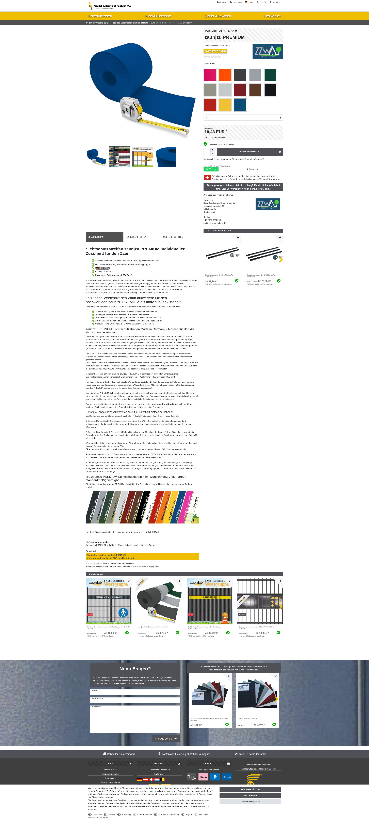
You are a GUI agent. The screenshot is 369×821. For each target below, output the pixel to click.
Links (110, 763)
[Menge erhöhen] (212, 150)
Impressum (110, 778)
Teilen (212, 169)
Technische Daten (136, 236)
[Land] (245, 2)
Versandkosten (224, 166)
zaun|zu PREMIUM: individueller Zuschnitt (152, 627)
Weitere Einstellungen (98, 817)
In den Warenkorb (249, 151)
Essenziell (97, 814)
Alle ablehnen (250, 795)
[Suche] (258, 2)
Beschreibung (95, 236)
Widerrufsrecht (110, 770)
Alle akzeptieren (250, 789)
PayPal (189, 814)
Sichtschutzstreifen (100, 16)
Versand (158, 763)
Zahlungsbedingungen (209, 770)
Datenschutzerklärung (110, 782)
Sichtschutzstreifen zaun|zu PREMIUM (130, 22)
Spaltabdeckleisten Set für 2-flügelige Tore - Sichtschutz (262, 276)
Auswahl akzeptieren (250, 802)
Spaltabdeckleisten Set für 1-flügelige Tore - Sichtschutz (220, 276)
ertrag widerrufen (111, 774)
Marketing (126, 814)
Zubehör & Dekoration (218, 16)
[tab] (105, 237)
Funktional (203, 814)
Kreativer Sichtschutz (158, 16)
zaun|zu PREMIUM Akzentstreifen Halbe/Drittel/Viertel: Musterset (209, 719)
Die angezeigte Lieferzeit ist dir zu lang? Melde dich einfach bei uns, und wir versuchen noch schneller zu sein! (243, 187)
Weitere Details (173, 236)
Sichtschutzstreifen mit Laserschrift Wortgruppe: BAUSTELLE (205, 627)
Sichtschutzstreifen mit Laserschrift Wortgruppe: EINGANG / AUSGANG (108, 627)
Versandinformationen (270, 179)
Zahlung (207, 763)
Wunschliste (253, 169)
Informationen (272, 16)
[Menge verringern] (212, 154)
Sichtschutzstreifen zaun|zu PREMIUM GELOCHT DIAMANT (256, 627)
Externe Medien (144, 814)
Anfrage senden (164, 738)
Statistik (111, 814)
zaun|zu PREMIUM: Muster (247, 718)
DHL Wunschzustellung (168, 814)
